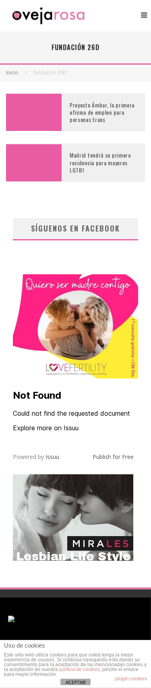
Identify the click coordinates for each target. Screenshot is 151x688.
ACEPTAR (76, 682)
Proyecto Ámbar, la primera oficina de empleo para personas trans (102, 112)
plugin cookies (131, 679)
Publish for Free (113, 457)
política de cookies (79, 669)
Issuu (52, 457)
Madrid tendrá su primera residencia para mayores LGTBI (100, 162)
